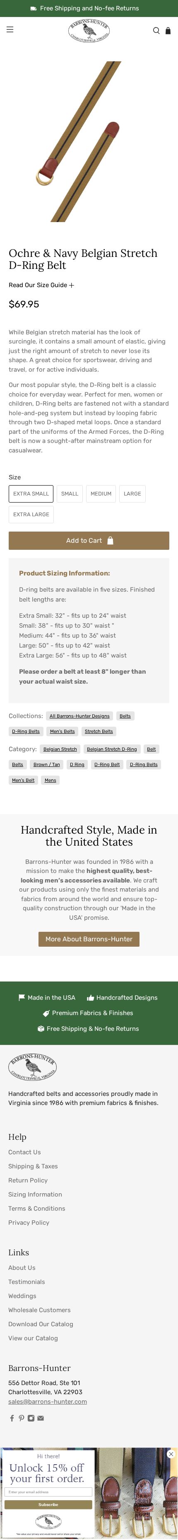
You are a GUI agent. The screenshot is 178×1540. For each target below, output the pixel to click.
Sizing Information (35, 1194)
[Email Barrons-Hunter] (40, 1420)
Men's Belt (23, 780)
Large (132, 494)
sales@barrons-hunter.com (47, 1401)
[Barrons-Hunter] (89, 30)
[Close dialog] (171, 1454)
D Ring (77, 764)
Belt (151, 749)
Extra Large (31, 514)
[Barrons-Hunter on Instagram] (31, 1420)
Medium (101, 494)
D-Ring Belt (107, 764)
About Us (22, 1268)
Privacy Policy (28, 1222)
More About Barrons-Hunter (89, 939)
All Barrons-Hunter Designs (80, 716)
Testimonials (26, 1282)
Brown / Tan (47, 764)
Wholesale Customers (39, 1310)
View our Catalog (33, 1338)
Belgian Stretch (60, 749)
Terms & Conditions (36, 1208)
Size (15, 477)
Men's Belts (62, 731)
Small (69, 494)
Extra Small (31, 494)
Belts (125, 716)
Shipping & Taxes (33, 1166)
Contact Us (24, 1152)
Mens (50, 780)
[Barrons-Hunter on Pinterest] (21, 1420)
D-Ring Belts (26, 731)
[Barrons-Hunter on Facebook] (12, 1420)
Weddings (22, 1296)
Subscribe (48, 1504)
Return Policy (28, 1180)
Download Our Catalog (40, 1324)
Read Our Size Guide (39, 285)
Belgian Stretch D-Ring (112, 749)
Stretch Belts (99, 731)
